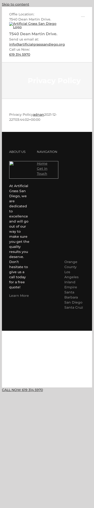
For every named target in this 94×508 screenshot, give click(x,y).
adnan (38, 114)
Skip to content (15, 4)
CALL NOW (22, 390)
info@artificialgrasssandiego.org (37, 44)
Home (42, 163)
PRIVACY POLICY (51, 363)
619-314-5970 (47, 350)
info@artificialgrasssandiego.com (47, 341)
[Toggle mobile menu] (83, 14)
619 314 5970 (19, 54)
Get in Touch (42, 171)
